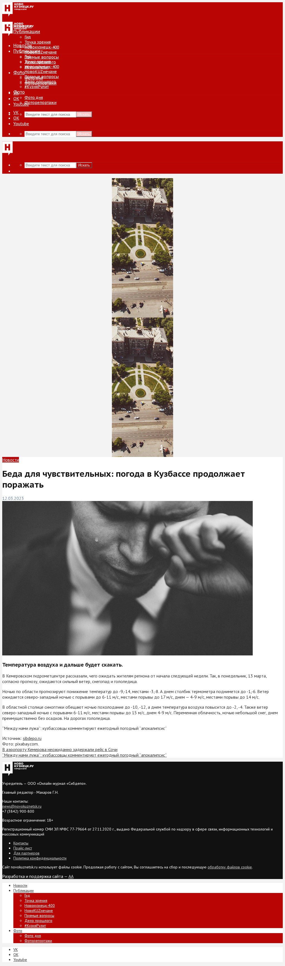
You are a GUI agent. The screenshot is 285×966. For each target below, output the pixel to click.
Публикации (26, 51)
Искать (84, 114)
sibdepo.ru (32, 738)
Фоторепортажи (40, 102)
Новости (22, 45)
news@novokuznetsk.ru (21, 806)
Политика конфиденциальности (40, 858)
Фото (19, 72)
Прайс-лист (22, 848)
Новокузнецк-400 (41, 47)
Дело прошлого (40, 81)
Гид (27, 56)
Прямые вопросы (41, 57)
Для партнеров (26, 853)
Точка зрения (37, 42)
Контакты (20, 843)
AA (70, 876)
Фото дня (33, 97)
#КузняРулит (36, 86)
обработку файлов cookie (230, 867)
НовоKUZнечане (40, 52)
